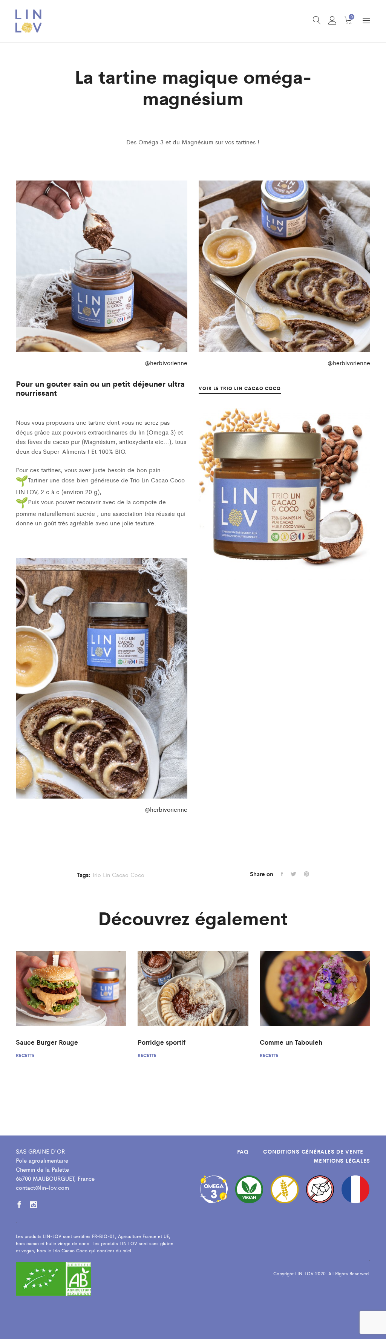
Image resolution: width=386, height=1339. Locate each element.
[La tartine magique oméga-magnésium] (282, 874)
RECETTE (25, 1055)
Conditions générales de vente (313, 1151)
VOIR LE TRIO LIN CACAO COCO (240, 388)
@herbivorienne (166, 362)
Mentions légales (342, 1160)
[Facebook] (19, 1205)
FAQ (242, 1151)
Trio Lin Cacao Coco (118, 874)
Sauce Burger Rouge (47, 1042)
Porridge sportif (161, 1042)
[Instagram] (33, 1205)
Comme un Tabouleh (291, 1042)
